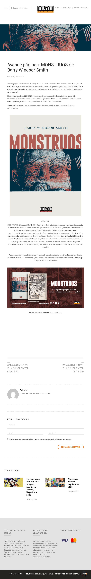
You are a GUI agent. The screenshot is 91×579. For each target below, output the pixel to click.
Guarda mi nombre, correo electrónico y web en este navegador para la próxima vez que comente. (40, 439)
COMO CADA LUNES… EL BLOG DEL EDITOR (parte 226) (73, 368)
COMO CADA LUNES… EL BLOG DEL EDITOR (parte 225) (18, 368)
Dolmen (23, 390)
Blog (57, 8)
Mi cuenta (66, 8)
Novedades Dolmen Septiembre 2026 (73, 483)
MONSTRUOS (13, 225)
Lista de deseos (80, 8)
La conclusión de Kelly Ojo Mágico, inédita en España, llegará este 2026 (33, 487)
